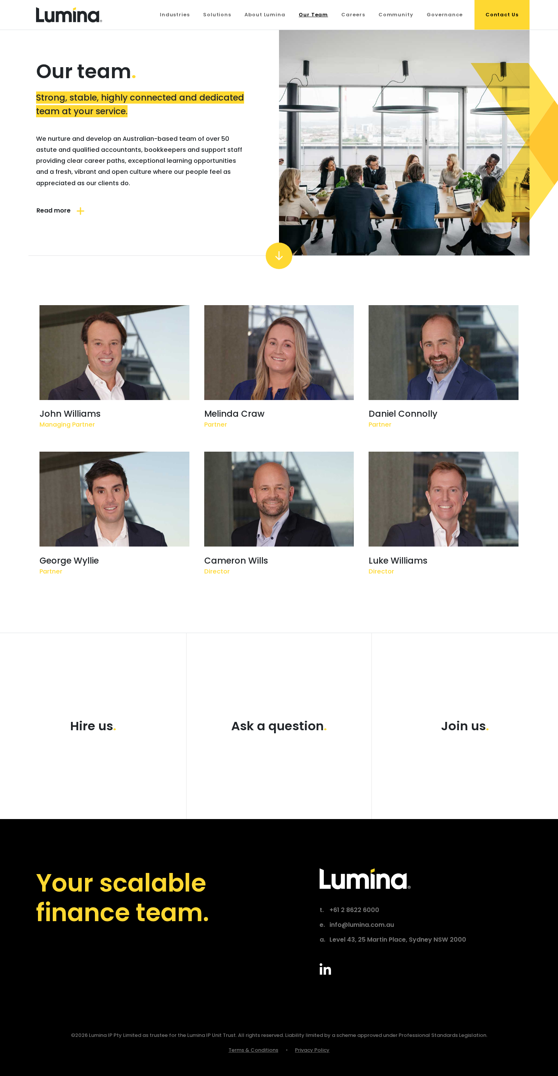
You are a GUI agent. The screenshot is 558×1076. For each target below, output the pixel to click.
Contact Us (502, 14)
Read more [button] (53, 210)
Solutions (217, 14)
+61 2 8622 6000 (354, 910)
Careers (353, 14)
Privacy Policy (312, 1050)
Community (395, 14)
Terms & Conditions (253, 1050)
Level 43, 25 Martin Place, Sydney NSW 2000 (397, 940)
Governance (445, 14)
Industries (175, 14)
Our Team (313, 14)
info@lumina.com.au (361, 925)
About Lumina (264, 14)
